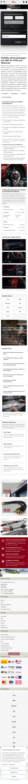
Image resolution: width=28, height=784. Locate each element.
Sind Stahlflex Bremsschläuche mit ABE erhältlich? (13, 358)
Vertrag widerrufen (14, 653)
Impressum (5, 764)
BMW (20, 299)
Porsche (20, 307)
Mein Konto (3, 620)
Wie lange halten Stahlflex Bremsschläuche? (9, 381)
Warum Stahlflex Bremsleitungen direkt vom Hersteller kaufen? (14, 392)
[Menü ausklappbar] (1, 2)
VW (20, 311)
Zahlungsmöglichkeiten (6, 604)
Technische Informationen (6, 648)
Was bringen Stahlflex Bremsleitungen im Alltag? (13, 353)
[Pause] (1, 575)
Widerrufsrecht (4, 627)
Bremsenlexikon (4, 634)
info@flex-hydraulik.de (9, 593)
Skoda (7, 311)
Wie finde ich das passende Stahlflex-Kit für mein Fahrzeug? (13, 375)
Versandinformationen (6, 609)
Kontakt (2, 623)
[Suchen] (4, 2)
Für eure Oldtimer (5, 643)
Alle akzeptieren (14, 768)
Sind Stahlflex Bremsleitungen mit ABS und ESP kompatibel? (13, 370)
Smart (13, 732)
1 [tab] (9, 7)
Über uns (3, 600)
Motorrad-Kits (7, 261)
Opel (8, 307)
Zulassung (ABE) (4, 650)
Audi (8, 299)
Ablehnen (14, 776)
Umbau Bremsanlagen (10, 286)
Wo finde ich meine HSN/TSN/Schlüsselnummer (14, 26)
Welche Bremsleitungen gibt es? (8, 636)
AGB (2, 618)
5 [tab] (18, 7)
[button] (23, 2)
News (2, 602)
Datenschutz (12, 764)
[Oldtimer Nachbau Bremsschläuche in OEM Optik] (14, 6)
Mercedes (8, 303)
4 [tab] (16, 7)
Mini (20, 303)
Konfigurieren (13, 772)
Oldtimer (6, 274)
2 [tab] (11, 7)
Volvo (8, 315)
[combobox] (14, 36)
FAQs (2, 641)
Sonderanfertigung (5, 645)
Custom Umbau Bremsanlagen (8, 639)
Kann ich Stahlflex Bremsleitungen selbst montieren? (13, 386)
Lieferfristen (3, 607)
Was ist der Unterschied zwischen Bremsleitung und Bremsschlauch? (14, 364)
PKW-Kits (6, 248)
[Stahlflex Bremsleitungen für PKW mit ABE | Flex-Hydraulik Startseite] (14, 1)
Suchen (14, 22)
